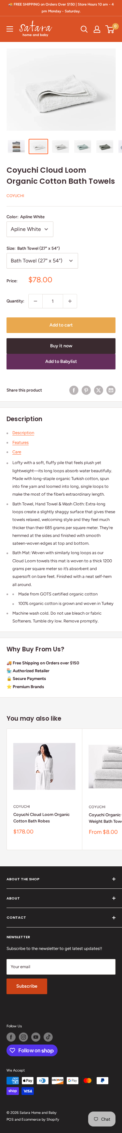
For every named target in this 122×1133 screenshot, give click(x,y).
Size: (33, 248)
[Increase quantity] (70, 301)
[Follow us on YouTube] (35, 1037)
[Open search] (84, 29)
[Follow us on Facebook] (11, 1037)
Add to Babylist (61, 361)
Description (23, 432)
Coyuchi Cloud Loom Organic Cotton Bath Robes (41, 817)
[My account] (97, 29)
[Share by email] (110, 390)
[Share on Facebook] (73, 390)
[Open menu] (10, 29)
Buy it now (61, 346)
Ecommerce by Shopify (40, 1119)
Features (20, 442)
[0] (110, 29)
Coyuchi (15, 195)
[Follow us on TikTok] (48, 1037)
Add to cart (61, 325)
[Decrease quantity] (35, 301)
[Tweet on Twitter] (98, 390)
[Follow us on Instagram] (23, 1037)
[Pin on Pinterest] (86, 390)
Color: (26, 216)
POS (10, 1119)
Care (16, 451)
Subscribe (26, 986)
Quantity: (15, 301)
